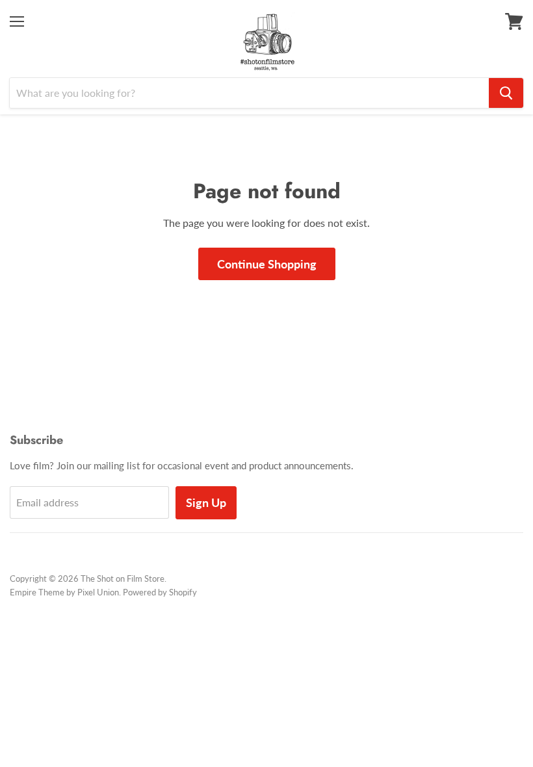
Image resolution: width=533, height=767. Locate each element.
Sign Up (206, 502)
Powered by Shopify (160, 592)
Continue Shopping (267, 264)
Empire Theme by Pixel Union (64, 592)
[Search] (506, 93)
